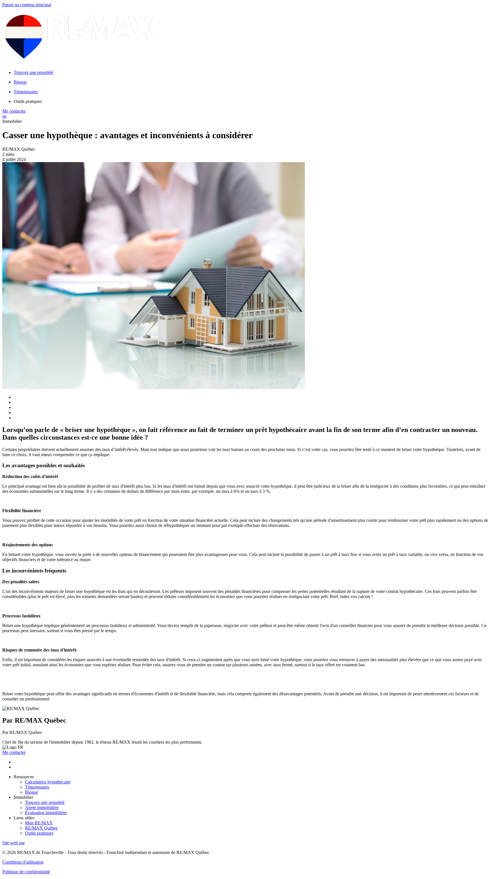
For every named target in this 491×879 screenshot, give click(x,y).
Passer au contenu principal (26, 4)
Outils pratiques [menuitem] (28, 101)
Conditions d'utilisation (22, 862)
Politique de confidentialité (26, 871)
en (4, 116)
